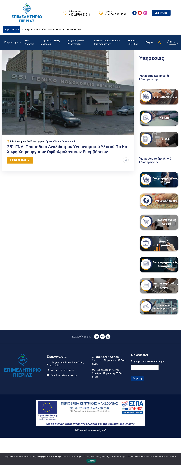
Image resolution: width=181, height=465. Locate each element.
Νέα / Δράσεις (29, 42)
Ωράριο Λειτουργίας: (107, 356)
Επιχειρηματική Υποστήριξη (75, 42)
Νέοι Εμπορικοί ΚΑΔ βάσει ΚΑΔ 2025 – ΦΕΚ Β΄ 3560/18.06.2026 (51, 29)
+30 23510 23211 (79, 14)
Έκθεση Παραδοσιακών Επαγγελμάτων (107, 42)
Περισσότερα (18, 159)
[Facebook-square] (134, 13)
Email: (64, 375)
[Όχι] (177, 459)
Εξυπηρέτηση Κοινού (108, 369)
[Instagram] (145, 13)
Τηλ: (63, 370)
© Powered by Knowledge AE (90, 430)
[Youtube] (140, 13)
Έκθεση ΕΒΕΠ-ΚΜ (133, 42)
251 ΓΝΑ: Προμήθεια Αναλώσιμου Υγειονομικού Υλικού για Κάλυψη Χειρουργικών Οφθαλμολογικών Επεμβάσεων (68, 149)
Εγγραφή (137, 378)
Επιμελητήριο (11, 42)
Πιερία (149, 42)
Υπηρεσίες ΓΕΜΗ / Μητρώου (50, 42)
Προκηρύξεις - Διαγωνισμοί (60, 141)
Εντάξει (91, 461)
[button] (160, 42)
